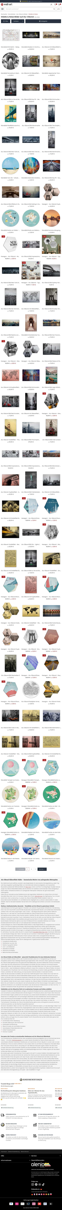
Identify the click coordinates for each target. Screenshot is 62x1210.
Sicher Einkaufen (11, 1124)
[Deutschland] (32, 1194)
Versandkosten (11, 1114)
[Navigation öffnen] (2, 9)
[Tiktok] (43, 1184)
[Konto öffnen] (51, 4)
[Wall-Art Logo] (6, 4)
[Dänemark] (41, 1194)
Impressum (4, 1151)
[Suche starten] (54, 9)
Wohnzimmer (38, 896)
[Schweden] (48, 1194)
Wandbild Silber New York (40, 932)
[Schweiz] (44, 1194)
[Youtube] (39, 1184)
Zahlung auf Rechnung (45, 1135)
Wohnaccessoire (17, 1040)
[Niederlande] (39, 1194)
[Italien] (37, 1194)
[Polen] (51, 1194)
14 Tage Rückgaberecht (45, 1114)
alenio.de (33, 1169)
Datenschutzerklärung (14, 1151)
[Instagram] (32, 1184)
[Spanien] (46, 1194)
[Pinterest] (36, 1184)
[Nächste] (60, 1098)
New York (28, 887)
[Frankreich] (34, 1194)
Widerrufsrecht (25, 1151)
